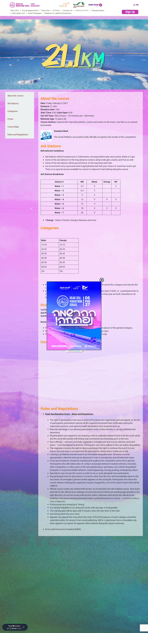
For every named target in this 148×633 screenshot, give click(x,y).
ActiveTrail (77, 350)
